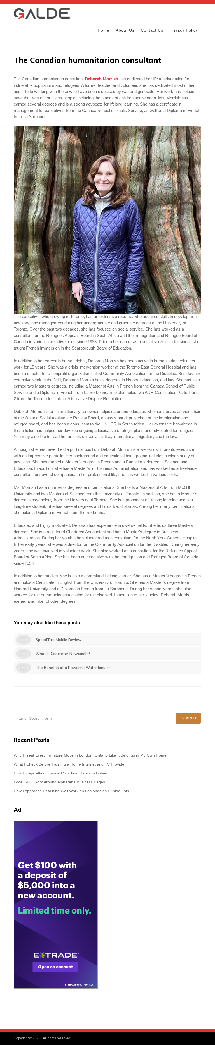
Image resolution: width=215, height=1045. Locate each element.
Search (188, 718)
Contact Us (152, 30)
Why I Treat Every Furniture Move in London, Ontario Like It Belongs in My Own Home (90, 755)
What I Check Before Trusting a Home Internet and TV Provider (70, 764)
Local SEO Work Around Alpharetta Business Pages (59, 782)
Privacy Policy (184, 30)
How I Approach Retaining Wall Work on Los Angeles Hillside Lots (71, 791)
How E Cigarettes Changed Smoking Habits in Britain (60, 773)
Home (103, 30)
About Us (125, 30)
